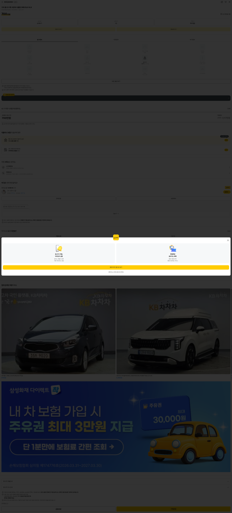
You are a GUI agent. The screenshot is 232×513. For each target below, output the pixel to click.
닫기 (228, 240)
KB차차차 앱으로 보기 (116, 267)
